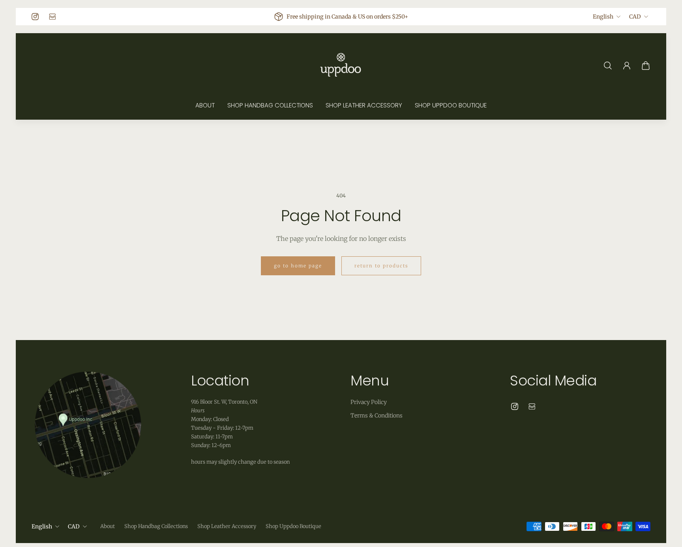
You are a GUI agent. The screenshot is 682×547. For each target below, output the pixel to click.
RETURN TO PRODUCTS (381, 266)
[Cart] (645, 65)
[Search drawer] (607, 65)
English (603, 16)
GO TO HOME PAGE (298, 266)
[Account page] (626, 65)
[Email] (52, 16)
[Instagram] (35, 16)
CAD (635, 16)
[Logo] (341, 65)
